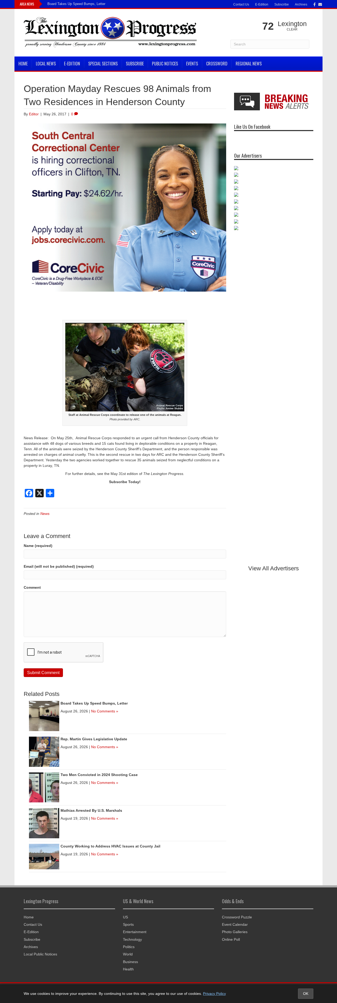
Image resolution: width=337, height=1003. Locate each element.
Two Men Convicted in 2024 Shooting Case (99, 775)
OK (305, 993)
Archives (301, 4)
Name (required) (38, 546)
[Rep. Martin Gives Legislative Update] (44, 751)
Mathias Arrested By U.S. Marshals (91, 810)
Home (23, 63)
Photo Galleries (234, 932)
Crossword (216, 63)
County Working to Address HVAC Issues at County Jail (110, 846)
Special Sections (103, 63)
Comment (32, 587)
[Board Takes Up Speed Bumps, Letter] (44, 716)
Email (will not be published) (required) (59, 566)
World (128, 954)
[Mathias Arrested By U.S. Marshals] (44, 823)
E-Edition (261, 4)
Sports (128, 924)
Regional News (249, 63)
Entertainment (134, 932)
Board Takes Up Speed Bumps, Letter (76, 4)
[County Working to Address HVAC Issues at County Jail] (44, 856)
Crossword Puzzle (237, 917)
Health (128, 969)
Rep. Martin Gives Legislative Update (94, 739)
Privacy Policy (214, 993)
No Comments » (104, 711)
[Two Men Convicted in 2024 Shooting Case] (44, 787)
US (125, 917)
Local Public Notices (40, 954)
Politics (129, 947)
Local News (46, 63)
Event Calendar (235, 924)
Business (130, 962)
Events (192, 63)
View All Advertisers (273, 568)
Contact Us (241, 4)
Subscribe (281, 4)
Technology (132, 939)
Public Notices (165, 63)
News (44, 513)
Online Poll (231, 939)
